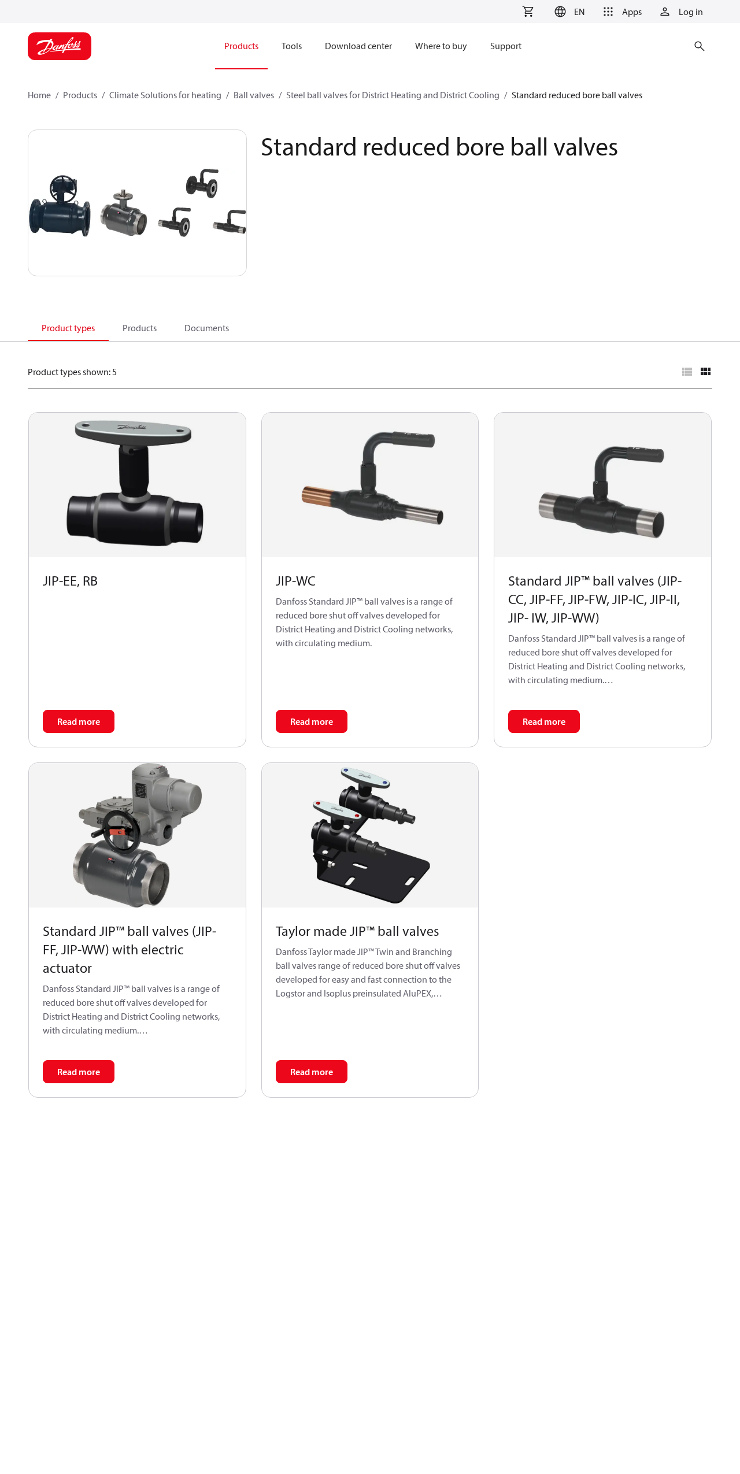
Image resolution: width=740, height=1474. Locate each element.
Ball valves (254, 95)
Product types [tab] (68, 328)
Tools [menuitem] (292, 45)
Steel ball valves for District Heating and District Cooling (393, 95)
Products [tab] (140, 328)
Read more (78, 721)
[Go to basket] (528, 11)
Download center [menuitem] (358, 45)
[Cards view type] (705, 372)
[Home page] (59, 46)
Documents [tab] (206, 328)
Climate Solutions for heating (165, 95)
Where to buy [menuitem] (441, 45)
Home (39, 95)
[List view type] (687, 372)
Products (80, 95)
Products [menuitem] (241, 45)
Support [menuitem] (505, 45)
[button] (568, 11)
